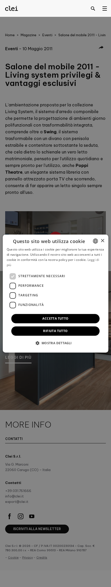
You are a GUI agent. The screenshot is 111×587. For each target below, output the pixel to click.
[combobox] (95, 241)
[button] (55, 343)
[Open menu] (104, 8)
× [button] (102, 241)
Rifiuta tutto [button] (55, 331)
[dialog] (55, 293)
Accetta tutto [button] (55, 318)
